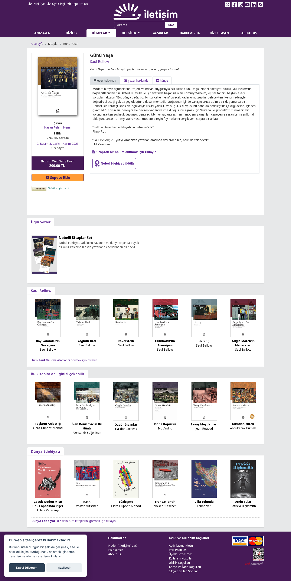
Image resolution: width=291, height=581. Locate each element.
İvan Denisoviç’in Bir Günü (87, 426)
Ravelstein (126, 341)
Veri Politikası (178, 550)
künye (163, 80)
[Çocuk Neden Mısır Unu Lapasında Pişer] (48, 479)
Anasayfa (37, 44)
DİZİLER (71, 33)
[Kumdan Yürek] (243, 401)
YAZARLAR (160, 33)
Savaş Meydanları (204, 424)
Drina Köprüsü (165, 424)
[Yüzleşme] (126, 479)
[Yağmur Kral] (87, 318)
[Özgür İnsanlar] (126, 401)
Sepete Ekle (59, 177)
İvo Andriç (165, 428)
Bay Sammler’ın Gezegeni (48, 343)
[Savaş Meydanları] (204, 401)
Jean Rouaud (204, 428)
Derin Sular (243, 502)
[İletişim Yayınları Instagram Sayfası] (241, 4)
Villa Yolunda (204, 502)
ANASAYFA (42, 33)
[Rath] (87, 479)
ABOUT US (249, 33)
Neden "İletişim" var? (123, 545)
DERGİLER (129, 33)
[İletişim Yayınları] (145, 11)
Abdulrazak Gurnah (243, 428)
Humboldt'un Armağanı (165, 343)
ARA (171, 25)
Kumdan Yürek (243, 424)
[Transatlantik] (165, 479)
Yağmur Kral (87, 341)
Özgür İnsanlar (126, 424)
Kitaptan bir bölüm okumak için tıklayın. (126, 152)
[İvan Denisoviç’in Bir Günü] (87, 401)
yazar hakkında (137, 80)
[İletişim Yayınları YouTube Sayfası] (247, 4)
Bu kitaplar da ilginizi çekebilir (57, 373)
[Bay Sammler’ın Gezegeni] (48, 318)
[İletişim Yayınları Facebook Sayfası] (234, 4)
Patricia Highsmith (243, 506)
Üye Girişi (58, 4)
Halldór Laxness (126, 429)
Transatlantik (165, 502)
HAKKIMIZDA (190, 33)
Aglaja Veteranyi (48, 510)
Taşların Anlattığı (48, 424)
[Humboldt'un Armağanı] (165, 318)
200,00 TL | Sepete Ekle (267, 564)
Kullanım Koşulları (181, 558)
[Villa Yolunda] (204, 479)
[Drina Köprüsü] (165, 401)
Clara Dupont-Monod (48, 428)
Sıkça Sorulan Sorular (183, 571)
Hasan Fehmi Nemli (57, 127)
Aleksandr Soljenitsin (87, 433)
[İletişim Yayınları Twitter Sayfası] (227, 4)
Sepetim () (79, 4)
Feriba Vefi (204, 506)
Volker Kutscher (87, 506)
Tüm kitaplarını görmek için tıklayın (64, 360)
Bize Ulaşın (115, 550)
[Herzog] (204, 318)
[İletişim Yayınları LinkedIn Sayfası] (254, 4)
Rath (87, 502)
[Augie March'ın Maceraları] (243, 318)
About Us (114, 554)
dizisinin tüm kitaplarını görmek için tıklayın (74, 521)
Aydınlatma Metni (181, 545)
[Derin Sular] (243, 479)
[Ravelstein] (126, 318)
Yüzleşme (126, 502)
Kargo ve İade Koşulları (185, 567)
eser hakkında (106, 80)
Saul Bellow (99, 61)
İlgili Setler (40, 222)
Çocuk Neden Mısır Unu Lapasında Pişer (47, 504)
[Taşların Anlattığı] (48, 401)
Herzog (204, 341)
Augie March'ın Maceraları (243, 343)
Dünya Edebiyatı (45, 451)
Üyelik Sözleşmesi (181, 554)
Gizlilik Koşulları (179, 563)
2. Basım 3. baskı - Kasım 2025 (58, 144)
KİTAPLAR (100, 33)
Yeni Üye (38, 4)
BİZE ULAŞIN (219, 33)
